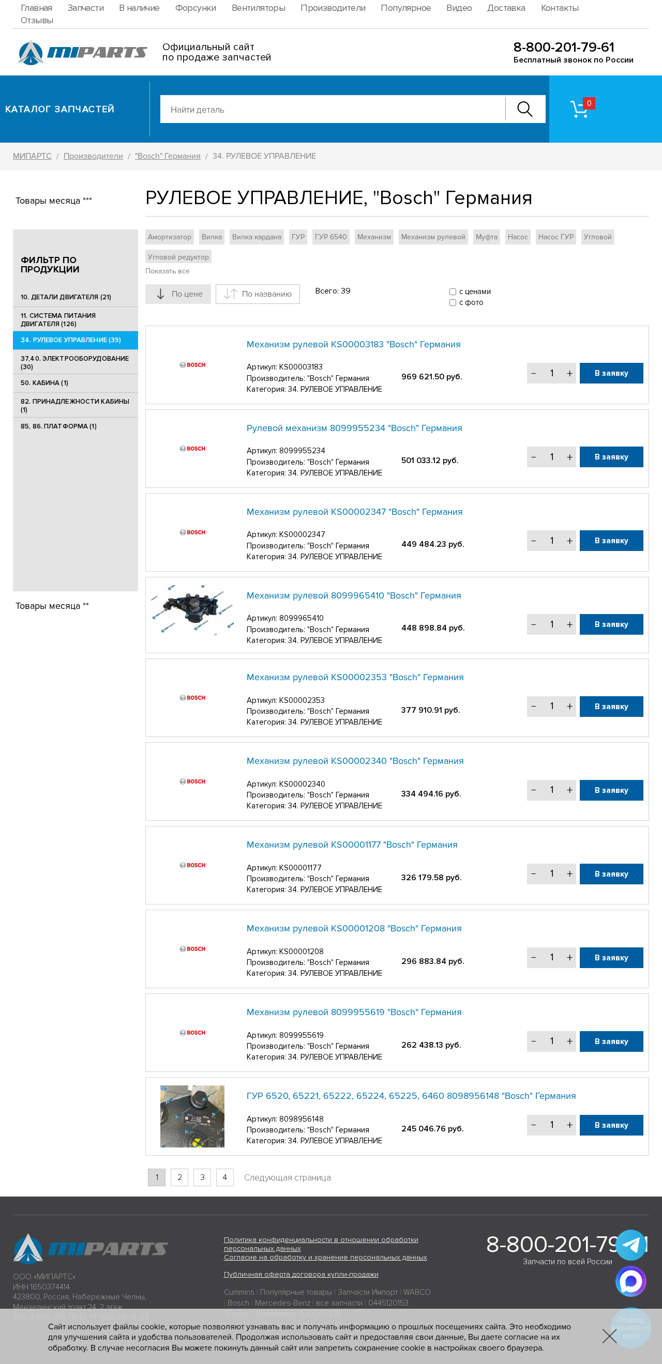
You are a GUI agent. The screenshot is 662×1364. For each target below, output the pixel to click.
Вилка (212, 237)
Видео (459, 7)
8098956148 (301, 1119)
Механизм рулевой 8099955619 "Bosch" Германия (354, 1012)
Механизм (374, 237)
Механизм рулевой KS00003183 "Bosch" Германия (354, 344)
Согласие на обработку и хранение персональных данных (325, 1257)
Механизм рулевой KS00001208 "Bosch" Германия (354, 928)
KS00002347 (302, 534)
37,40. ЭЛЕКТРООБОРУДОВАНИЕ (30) (75, 363)
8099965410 (301, 618)
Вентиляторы (258, 7)
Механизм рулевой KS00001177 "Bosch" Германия (352, 844)
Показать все (167, 271)
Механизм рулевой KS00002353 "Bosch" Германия (355, 677)
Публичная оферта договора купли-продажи (301, 1274)
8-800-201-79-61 (564, 47)
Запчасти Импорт (368, 1292)
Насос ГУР (556, 237)
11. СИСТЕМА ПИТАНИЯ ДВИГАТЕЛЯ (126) (58, 320)
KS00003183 (301, 367)
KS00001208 (301, 951)
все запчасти (339, 1303)
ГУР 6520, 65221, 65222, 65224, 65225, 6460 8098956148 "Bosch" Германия (411, 1095)
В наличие (139, 7)
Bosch (238, 1303)
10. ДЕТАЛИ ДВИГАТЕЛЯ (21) (66, 297)
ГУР (298, 237)
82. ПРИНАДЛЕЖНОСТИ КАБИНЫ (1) (75, 405)
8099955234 (302, 450)
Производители (332, 7)
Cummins (239, 1292)
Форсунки (195, 7)
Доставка (506, 7)
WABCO (417, 1292)
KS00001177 (300, 867)
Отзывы (37, 20)
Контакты (560, 7)
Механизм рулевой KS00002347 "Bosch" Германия (355, 511)
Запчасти (85, 7)
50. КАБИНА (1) (44, 383)
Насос (518, 237)
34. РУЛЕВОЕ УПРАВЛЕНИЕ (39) (71, 340)
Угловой (598, 237)
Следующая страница (287, 1177)
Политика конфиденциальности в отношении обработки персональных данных (321, 1244)
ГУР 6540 (331, 237)
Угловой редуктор (178, 257)
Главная (36, 7)
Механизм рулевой (433, 237)
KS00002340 (302, 784)
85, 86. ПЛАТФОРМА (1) (59, 426)
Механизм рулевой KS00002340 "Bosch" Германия (355, 761)
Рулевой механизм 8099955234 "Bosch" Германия (354, 428)
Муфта (487, 237)
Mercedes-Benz (282, 1303)
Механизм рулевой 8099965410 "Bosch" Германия (354, 595)
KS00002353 (302, 700)
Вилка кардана (256, 237)
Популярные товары (296, 1292)
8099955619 (301, 1035)
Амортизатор (169, 237)
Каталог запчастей (60, 109)
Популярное (406, 7)
